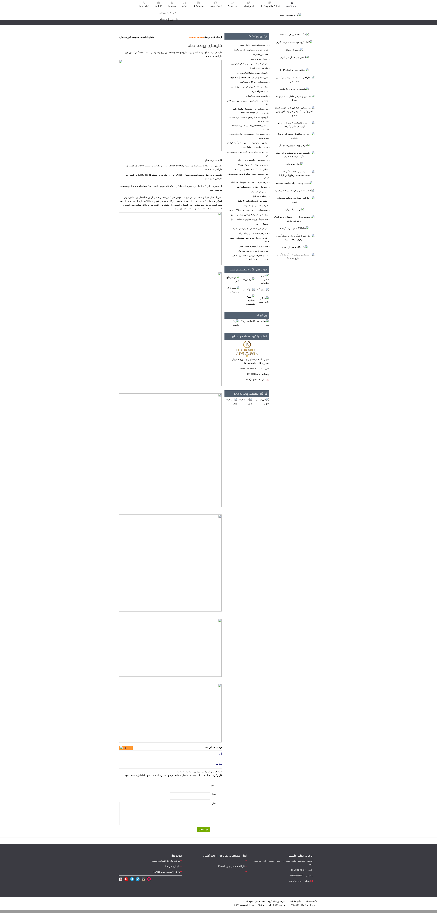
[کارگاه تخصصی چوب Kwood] (294, 34)
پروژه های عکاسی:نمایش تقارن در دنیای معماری (249, 215)
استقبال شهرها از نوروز (259, 59)
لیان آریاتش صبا (172, 866)
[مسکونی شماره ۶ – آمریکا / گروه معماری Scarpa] (294, 256)
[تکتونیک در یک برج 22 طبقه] (294, 88)
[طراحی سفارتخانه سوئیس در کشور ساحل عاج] (294, 79)
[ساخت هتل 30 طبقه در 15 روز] (254, 323)
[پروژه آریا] (263, 289)
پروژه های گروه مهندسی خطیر (248, 269)
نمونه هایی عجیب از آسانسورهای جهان (253, 251)
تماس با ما (144, 6)
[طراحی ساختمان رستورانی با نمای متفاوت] (294, 135)
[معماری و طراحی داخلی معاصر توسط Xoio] (294, 98)
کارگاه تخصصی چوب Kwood (250, 393)
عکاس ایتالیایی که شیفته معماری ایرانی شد (251, 169)
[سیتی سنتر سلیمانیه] (262, 279)
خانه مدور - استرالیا (260, 54)
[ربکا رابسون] (232, 323)
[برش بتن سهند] (294, 49)
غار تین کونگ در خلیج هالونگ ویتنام (254, 147)
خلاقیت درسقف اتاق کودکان (257, 96)
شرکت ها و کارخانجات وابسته (166, 861)
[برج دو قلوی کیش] (232, 279)
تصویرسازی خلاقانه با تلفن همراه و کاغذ (252, 187)
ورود (172, 19)
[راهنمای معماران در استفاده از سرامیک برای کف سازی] (294, 218)
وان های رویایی (262, 224)
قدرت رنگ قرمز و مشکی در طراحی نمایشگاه (250, 50)
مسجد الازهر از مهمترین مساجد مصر (253, 246)
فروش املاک (216, 6)
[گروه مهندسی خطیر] (290, 14)
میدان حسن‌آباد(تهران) (259, 91)
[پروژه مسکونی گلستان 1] (247, 300)
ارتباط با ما (294, 901)
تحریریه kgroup (196, 37)
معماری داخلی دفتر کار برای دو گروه (254, 82)
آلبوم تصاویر (248, 6)
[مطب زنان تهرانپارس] (232, 289)
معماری (122, 37)
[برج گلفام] (249, 289)
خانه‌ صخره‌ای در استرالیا (258, 68)
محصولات (232, 6)
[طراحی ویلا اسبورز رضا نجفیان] (294, 145)
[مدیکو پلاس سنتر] (262, 300)
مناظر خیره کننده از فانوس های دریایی (253, 233)
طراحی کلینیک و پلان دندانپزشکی (255, 205)
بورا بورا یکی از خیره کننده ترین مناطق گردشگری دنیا (247, 143)
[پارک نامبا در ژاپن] (294, 209)
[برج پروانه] (249, 279)
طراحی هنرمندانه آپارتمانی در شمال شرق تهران (249, 64)
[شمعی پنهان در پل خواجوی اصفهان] (294, 183)
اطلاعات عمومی (140, 37)
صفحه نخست (292, 6)
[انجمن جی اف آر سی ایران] (294, 57)
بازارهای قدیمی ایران (260, 196)
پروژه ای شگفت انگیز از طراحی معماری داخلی (249, 87)
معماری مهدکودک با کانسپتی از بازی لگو (252, 165)
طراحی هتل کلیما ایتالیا (259, 192)
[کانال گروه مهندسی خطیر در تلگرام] (294, 42)
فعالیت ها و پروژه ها (270, 6)
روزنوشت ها (198, 6)
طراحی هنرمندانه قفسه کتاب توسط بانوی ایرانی (249, 182)
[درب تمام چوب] (231, 401)
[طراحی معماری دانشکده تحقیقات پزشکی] (294, 200)
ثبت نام (163, 19)
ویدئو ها (261, 315)
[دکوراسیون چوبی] (261, 401)
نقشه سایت (310, 901)
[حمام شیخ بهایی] (294, 164)
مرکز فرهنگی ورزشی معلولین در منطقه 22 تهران (249, 219)
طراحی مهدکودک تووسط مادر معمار (254, 45)
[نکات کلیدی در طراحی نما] (294, 247)
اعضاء (184, 6)
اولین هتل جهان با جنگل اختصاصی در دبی (252, 73)
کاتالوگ (158, 6)
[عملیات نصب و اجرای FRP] (294, 70)
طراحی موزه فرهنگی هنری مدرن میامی (252, 160)
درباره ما (172, 6)
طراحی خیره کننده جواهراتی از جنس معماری (250, 228)
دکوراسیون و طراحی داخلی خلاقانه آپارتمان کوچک (248, 77)
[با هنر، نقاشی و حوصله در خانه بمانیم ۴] (294, 190)
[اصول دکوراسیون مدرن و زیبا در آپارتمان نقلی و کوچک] (294, 124)
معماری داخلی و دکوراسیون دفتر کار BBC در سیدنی (248, 210)
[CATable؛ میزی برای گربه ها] (294, 228)
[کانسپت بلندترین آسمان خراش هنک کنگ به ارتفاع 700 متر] (294, 154)
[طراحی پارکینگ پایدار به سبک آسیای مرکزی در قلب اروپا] (294, 237)
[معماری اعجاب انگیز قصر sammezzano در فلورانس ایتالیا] (294, 173)
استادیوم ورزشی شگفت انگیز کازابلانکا (253, 201)
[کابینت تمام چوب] (245, 401)
